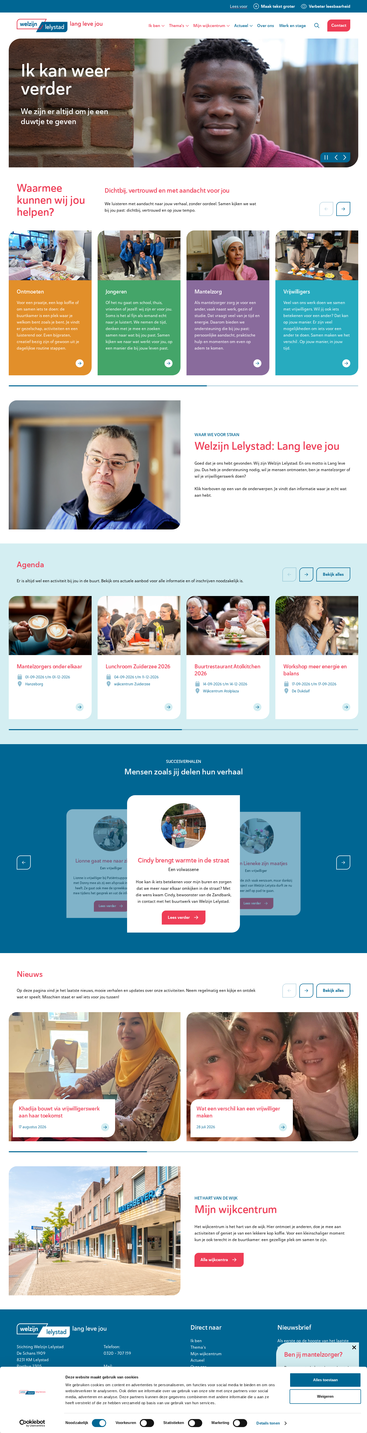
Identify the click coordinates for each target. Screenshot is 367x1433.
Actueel (241, 25)
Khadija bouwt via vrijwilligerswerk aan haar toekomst (59, 1112)
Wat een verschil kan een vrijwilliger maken (238, 1112)
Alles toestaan (325, 1380)
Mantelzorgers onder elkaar (49, 666)
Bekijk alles (333, 574)
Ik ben (154, 25)
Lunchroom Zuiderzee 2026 (138, 666)
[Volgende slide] (335, 157)
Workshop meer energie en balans (315, 670)
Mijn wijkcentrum (209, 25)
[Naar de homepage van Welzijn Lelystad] (61, 26)
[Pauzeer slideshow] (327, 157)
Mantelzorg (208, 291)
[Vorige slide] (343, 157)
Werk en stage (292, 25)
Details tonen (268, 1423)
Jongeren (116, 291)
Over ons (265, 25)
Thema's (176, 25)
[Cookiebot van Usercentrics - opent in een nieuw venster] (32, 1423)
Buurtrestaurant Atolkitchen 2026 (227, 670)
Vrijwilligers (296, 291)
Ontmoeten (30, 291)
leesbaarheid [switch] (329, 6)
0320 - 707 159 (117, 1353)
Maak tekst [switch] (278, 6)
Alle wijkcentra (214, 1259)
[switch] (147, 1423)
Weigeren (325, 1396)
